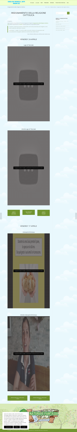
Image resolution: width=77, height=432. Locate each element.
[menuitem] (32, 2)
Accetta (23, 427)
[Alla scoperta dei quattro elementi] (1, 216)
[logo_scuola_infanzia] (16, 2)
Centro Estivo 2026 (58, 24)
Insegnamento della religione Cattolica (16, 7)
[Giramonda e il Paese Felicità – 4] (76, 216)
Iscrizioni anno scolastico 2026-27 (60, 26)
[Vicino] (27, 413)
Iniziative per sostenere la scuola (60, 28)
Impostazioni (8, 427)
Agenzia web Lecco (31, 430)
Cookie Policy (19, 424)
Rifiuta (16, 427)
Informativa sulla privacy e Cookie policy (41, 430)
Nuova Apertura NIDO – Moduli (60, 30)
